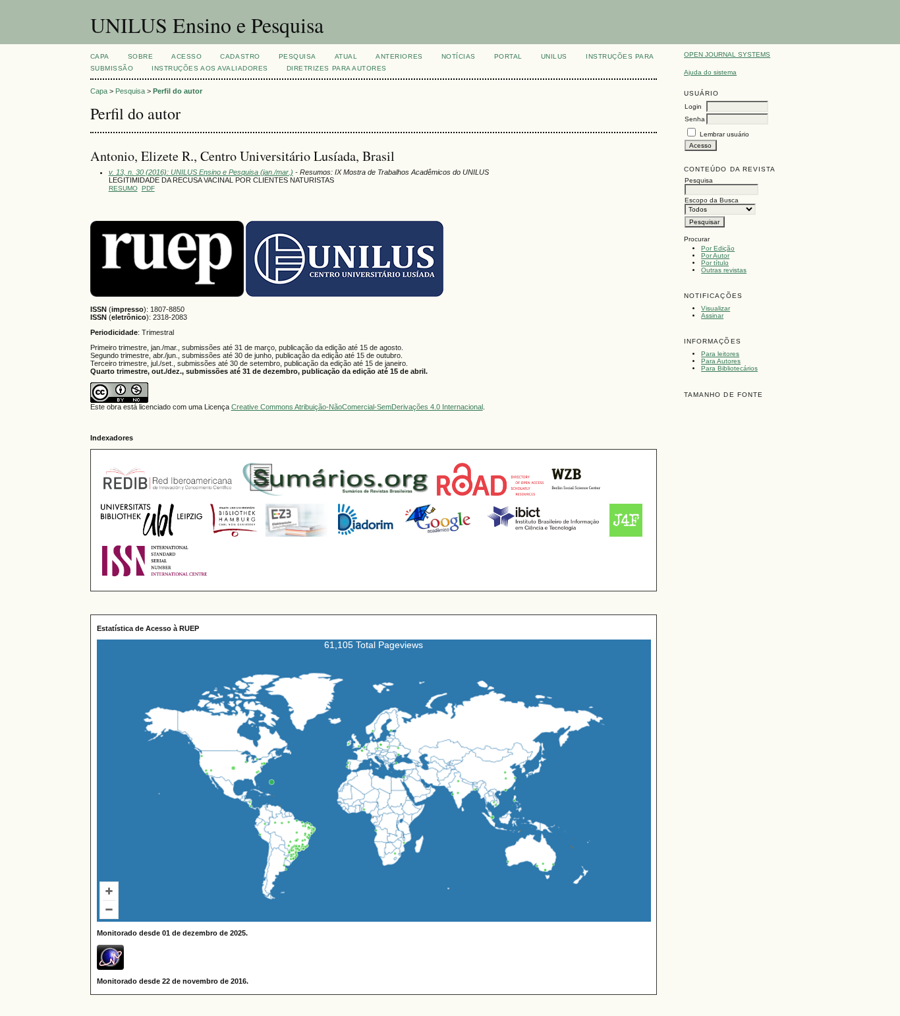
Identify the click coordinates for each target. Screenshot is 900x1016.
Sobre (141, 56)
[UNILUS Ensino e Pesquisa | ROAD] (490, 497)
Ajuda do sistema (710, 72)
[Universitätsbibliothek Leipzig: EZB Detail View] (151, 538)
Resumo (123, 188)
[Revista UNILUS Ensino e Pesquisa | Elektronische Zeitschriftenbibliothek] (298, 538)
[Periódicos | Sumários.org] (336, 497)
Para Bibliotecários (729, 368)
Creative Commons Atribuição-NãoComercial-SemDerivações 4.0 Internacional (357, 407)
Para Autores (721, 361)
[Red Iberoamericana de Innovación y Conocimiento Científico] (168, 497)
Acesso (186, 56)
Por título (715, 262)
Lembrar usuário (724, 134)
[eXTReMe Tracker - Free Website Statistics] (110, 967)
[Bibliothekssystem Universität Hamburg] (234, 538)
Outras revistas (723, 270)
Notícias (458, 56)
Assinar (712, 315)
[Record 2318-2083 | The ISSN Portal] (154, 579)
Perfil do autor (177, 91)
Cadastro (240, 56)
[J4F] (625, 538)
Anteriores (399, 56)
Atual (346, 56)
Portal (508, 56)
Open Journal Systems (727, 54)
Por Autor (715, 255)
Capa (99, 56)
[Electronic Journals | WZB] (576, 497)
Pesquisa (297, 56)
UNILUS (554, 56)
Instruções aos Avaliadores (210, 68)
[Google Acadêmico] (439, 538)
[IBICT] (541, 538)
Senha (695, 119)
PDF (148, 188)
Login (693, 106)
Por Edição (718, 248)
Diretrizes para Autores (337, 68)
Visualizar (715, 308)
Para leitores (720, 353)
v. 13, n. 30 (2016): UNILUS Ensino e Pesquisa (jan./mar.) (201, 172)
